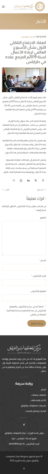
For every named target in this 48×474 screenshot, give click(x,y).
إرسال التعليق (37, 323)
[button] (3, 6)
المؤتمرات (24, 37)
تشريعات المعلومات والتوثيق (33, 405)
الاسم (42, 260)
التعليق (43, 217)
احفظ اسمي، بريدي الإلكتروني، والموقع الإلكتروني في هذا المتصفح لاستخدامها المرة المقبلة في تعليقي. (26, 310)
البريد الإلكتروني (38, 276)
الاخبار (32, 37)
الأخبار (41, 21)
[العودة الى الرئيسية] (29, 6)
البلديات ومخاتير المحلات (35, 411)
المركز (43, 389)
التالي (7, 190)
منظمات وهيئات (38, 395)
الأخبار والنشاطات (38, 400)
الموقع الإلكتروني (38, 291)
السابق (40, 190)
